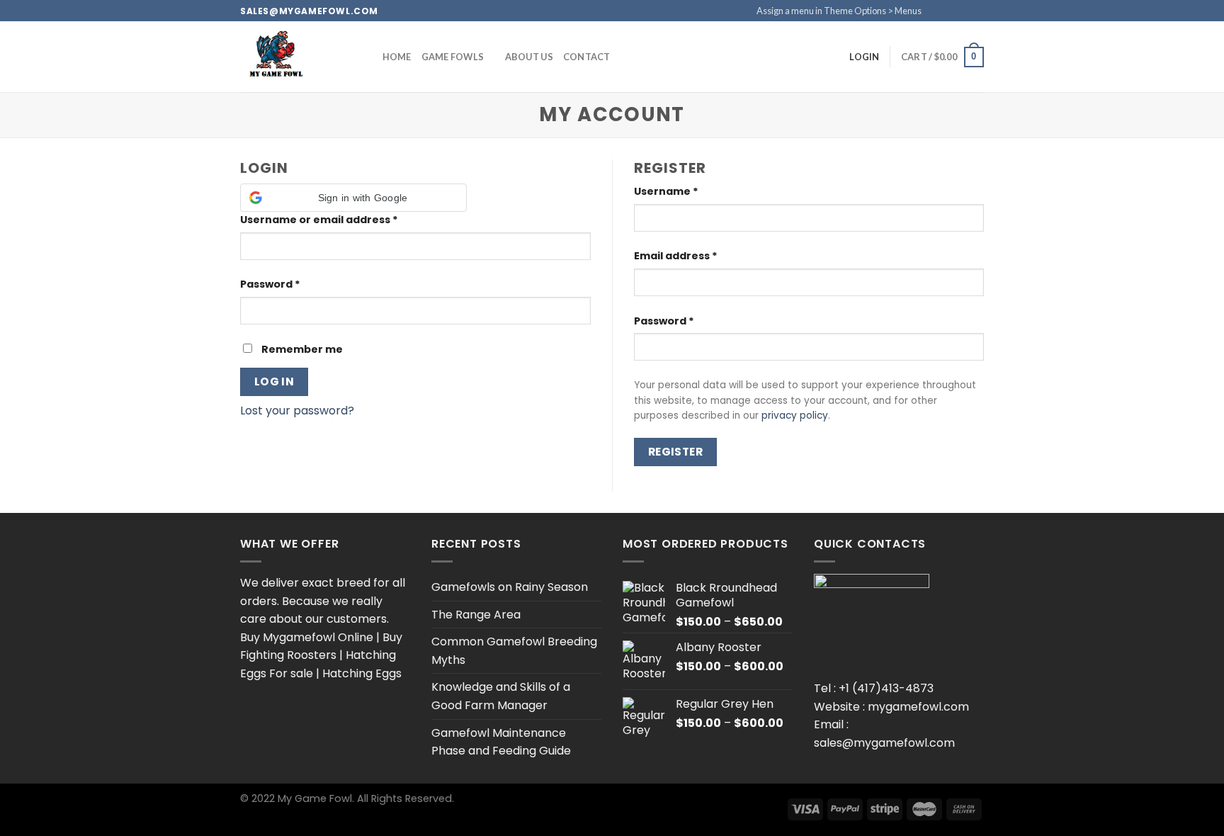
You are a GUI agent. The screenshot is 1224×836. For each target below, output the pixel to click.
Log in (274, 381)
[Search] (339, 56)
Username (666, 191)
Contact (587, 56)
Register (675, 451)
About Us (529, 56)
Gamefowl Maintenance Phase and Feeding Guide (501, 742)
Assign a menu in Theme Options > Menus (839, 10)
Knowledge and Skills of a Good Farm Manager (500, 696)
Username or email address (319, 220)
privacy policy (794, 415)
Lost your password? (297, 410)
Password (270, 284)
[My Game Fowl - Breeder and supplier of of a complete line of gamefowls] (276, 56)
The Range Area (476, 614)
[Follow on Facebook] (936, 11)
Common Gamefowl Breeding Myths (514, 650)
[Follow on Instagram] (950, 11)
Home (397, 56)
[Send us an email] (977, 11)
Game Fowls (452, 56)
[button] (353, 197)
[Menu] (363, 57)
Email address (676, 256)
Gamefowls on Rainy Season (509, 587)
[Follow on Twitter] (963, 11)
